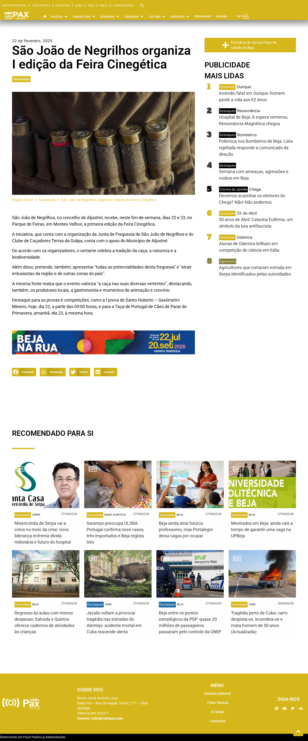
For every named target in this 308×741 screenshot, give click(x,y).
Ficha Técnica (41, 5)
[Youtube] (284, 708)
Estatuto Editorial (14, 5)
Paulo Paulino (32, 737)
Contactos (62, 5)
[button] (24, 372)
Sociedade (21, 79)
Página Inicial (22, 200)
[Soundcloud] (300, 708)
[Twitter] (292, 708)
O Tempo (218, 712)
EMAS (91, 5)
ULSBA (78, 5)
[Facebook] (276, 708)
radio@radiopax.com (107, 718)
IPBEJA (104, 5)
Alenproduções (123, 5)
